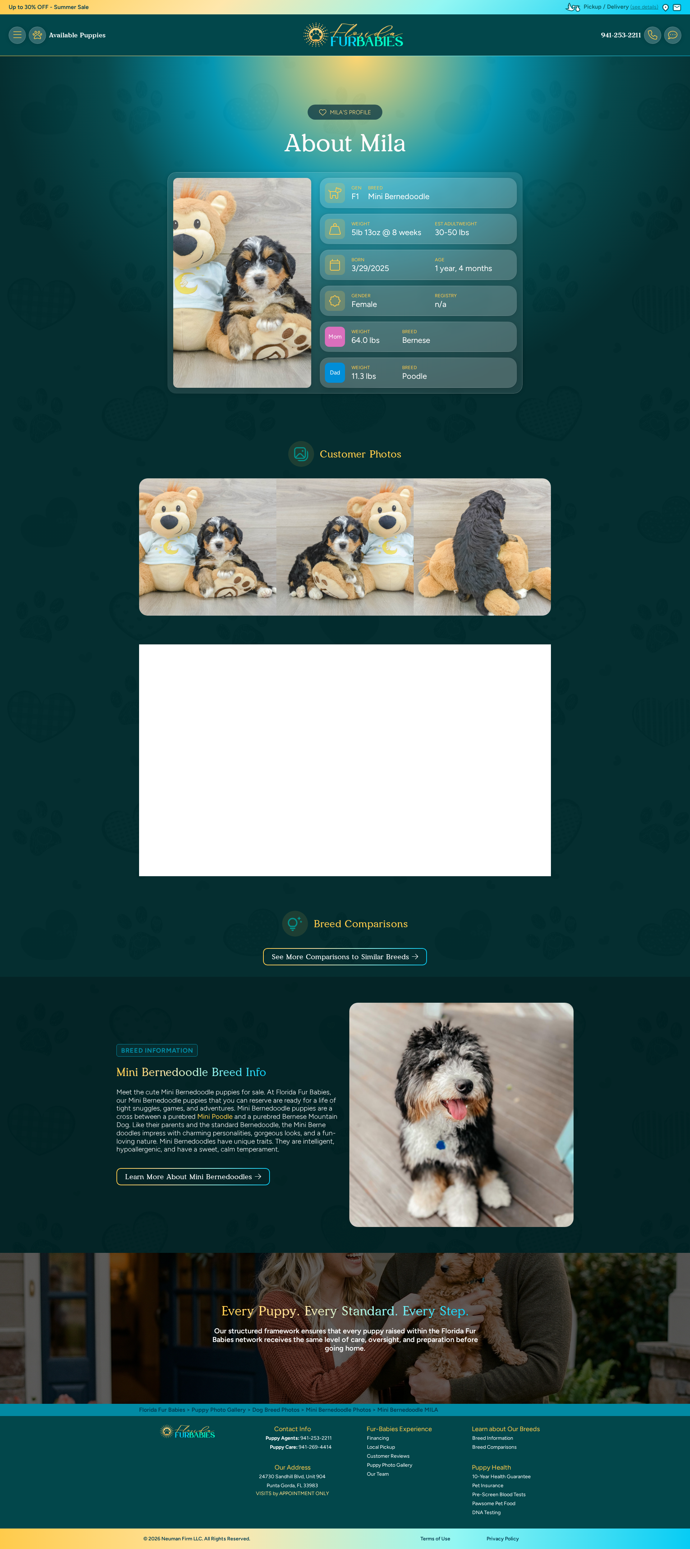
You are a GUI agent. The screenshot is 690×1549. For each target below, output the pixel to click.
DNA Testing (486, 1512)
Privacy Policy (503, 1539)
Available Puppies (77, 35)
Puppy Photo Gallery (219, 1409)
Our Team (378, 1474)
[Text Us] (672, 35)
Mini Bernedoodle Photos (338, 1409)
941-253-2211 (621, 35)
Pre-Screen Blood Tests (499, 1494)
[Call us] (652, 35)
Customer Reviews (388, 1456)
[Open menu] (17, 35)
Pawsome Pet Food (493, 1503)
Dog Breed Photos (275, 1409)
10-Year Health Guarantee (501, 1477)
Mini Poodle (215, 1116)
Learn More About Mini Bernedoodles (188, 1176)
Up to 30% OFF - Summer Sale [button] (49, 7)
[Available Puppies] (37, 35)
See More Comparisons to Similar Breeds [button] (340, 956)
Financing (378, 1438)
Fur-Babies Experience (399, 1429)
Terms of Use (435, 1539)
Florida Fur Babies (162, 1409)
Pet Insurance (487, 1486)
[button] (665, 7)
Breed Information (492, 1438)
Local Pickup (381, 1447)
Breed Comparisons (494, 1447)
